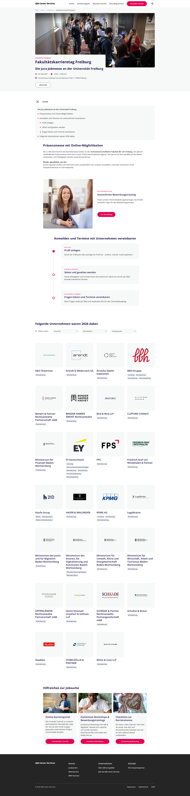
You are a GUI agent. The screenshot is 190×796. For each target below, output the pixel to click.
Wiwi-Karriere (73, 772)
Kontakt (132, 763)
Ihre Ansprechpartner (136, 768)
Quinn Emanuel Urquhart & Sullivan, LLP (77, 614)
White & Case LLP (106, 660)
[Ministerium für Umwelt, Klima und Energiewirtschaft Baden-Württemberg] (110, 540)
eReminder (43, 85)
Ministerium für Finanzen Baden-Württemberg (44, 462)
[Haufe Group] (49, 497)
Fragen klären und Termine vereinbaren (58, 132)
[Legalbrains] (141, 497)
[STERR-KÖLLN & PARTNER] (79, 644)
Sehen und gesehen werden (53, 127)
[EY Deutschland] (79, 444)
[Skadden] (49, 644)
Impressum (131, 787)
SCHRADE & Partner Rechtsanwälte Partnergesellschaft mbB (108, 615)
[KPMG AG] (110, 497)
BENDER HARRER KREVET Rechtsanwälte (79, 415)
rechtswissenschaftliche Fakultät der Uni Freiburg (111, 151)
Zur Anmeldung (106, 214)
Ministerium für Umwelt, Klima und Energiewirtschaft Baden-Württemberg (108, 560)
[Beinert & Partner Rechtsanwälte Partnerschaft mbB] (49, 398)
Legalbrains (134, 512)
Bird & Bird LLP (105, 413)
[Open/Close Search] (152, 3)
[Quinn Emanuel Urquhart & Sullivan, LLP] (79, 595)
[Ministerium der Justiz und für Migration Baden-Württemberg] (49, 540)
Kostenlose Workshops (95, 741)
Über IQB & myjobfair (106, 768)
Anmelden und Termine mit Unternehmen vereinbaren (62, 118)
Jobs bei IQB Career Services (109, 772)
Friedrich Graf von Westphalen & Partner (140, 461)
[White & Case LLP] (110, 644)
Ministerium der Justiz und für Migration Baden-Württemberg (47, 558)
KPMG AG (102, 512)
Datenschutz (143, 787)
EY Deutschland (75, 459)
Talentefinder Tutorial (60, 741)
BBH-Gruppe (134, 370)
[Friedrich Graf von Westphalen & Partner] (141, 444)
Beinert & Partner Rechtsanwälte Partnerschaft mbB (46, 416)
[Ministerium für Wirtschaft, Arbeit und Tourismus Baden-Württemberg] (141, 540)
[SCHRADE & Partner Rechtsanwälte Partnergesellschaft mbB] (110, 595)
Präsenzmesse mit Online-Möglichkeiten (56, 114)
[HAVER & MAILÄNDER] (79, 497)
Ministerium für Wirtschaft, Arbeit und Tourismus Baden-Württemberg (140, 560)
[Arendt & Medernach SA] (79, 355)
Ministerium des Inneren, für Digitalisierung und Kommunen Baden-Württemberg (77, 561)
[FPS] (110, 444)
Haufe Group (42, 512)
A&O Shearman (44, 370)
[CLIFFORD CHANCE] (141, 398)
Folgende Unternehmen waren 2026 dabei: (57, 136)
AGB (153, 787)
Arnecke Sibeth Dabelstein (105, 372)
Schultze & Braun (137, 610)
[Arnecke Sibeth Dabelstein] (110, 355)
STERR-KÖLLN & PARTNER (75, 661)
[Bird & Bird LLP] (110, 398)
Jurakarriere (73, 768)
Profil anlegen (48, 123)
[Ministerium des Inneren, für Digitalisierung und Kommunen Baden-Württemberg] (79, 540)
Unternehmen (105, 763)
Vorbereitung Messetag (130, 741)
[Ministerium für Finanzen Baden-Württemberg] (49, 444)
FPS (99, 459)
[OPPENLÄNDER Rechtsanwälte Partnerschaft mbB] (49, 595)
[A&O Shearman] (49, 355)
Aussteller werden (137, 4)
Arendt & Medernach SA (79, 370)
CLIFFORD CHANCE (138, 413)
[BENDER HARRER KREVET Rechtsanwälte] (79, 398)
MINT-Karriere (73, 776)
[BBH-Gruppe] (141, 355)
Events (71, 763)
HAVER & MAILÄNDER (78, 512)
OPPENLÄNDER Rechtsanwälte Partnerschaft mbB (46, 614)
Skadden (40, 660)
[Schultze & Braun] (141, 595)
